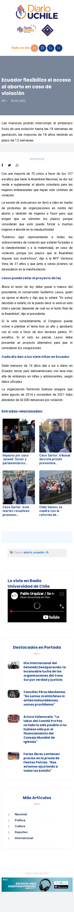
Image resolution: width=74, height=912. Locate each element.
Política (20, 820)
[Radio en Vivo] (34, 48)
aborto (27, 552)
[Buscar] (50, 48)
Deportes (21, 832)
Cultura (20, 826)
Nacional (21, 814)
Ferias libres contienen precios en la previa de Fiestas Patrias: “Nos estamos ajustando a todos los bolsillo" (41, 762)
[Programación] (42, 48)
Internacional (37, 158)
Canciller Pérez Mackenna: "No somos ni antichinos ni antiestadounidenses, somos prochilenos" (44, 698)
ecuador (39, 552)
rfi (47, 552)
